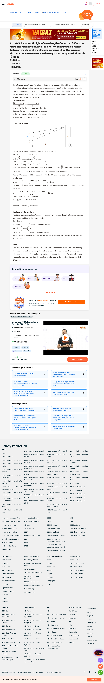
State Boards (6, 560)
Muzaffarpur (73, 611)
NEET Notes (51, 621)
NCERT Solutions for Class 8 (79, 451)
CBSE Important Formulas (56, 551)
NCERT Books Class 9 (77, 497)
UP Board (5, 598)
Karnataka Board (8, 574)
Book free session (71, 302)
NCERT (4, 453)
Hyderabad (72, 628)
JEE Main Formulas (8, 630)
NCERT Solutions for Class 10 (57, 451)
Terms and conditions (54, 672)
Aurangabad (91, 623)
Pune (89, 612)
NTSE (26, 546)
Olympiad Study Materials (33, 585)
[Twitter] (96, 672)
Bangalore (72, 618)
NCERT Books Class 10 (77, 494)
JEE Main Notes (7, 626)
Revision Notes (75, 560)
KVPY (26, 542)
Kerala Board (6, 577)
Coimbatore (91, 609)
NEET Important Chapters (56, 618)
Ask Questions (29, 592)
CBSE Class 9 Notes (77, 574)
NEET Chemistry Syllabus (56, 639)
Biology (49, 563)
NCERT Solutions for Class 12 (12, 460)
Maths (49, 570)
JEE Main (27, 525)
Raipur (89, 626)
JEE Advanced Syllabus (32, 639)
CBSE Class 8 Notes (77, 577)
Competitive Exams (31, 522)
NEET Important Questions (56, 615)
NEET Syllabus (52, 632)
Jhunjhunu (91, 644)
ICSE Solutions (75, 525)
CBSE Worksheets (53, 532)
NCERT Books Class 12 (77, 487)
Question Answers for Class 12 (35, 25)
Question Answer (17, 12)
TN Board (5, 595)
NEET (26, 532)
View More (48, 292)
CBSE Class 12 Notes (77, 563)
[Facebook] (84, 672)
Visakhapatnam (74, 635)
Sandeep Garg (7, 550)
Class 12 (30, 12)
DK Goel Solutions (8, 542)
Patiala (71, 621)
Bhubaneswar (92, 640)
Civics (49, 584)
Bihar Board (6, 567)
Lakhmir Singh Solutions (10, 539)
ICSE (71, 522)
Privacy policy (38, 672)
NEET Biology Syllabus (54, 642)
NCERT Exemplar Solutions (11, 535)
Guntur (90, 619)
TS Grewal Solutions (9, 546)
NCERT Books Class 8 (77, 501)
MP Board (5, 584)
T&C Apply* (42, 305)
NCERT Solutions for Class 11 (34, 451)
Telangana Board (8, 591)
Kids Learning (29, 589)
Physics (38, 12)
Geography (51, 581)
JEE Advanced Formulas (32, 630)
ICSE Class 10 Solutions (78, 528)
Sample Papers (29, 569)
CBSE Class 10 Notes (77, 570)
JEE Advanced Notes (31, 626)
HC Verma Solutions (9, 525)
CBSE (49, 522)
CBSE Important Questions (56, 535)
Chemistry (51, 567)
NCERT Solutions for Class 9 (57, 483)
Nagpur (90, 616)
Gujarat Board (7, 570)
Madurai (71, 642)
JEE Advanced (29, 528)
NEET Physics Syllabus (54, 635)
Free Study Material (31, 560)
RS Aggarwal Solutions (9, 532)
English (49, 574)
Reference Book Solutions (11, 522)
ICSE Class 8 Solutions (77, 535)
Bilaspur (90, 630)
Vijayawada (73, 632)
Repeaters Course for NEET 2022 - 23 (97, 34)
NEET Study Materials (31, 582)
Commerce (51, 577)
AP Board (5, 563)
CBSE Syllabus (52, 525)
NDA (25, 539)
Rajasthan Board (7, 588)
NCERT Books (74, 483)
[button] (18, 278)
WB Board (5, 602)
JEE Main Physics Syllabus (11, 642)
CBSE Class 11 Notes (76, 567)
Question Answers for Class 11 (64, 25)
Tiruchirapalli (73, 639)
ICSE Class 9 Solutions (77, 532)
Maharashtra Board (8, 581)
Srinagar (90, 633)
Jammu (90, 637)
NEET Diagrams (52, 625)
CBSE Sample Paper (54, 528)
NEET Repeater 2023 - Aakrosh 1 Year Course (95, 47)
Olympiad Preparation (32, 535)
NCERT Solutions (7, 457)
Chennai (72, 615)
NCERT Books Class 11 (77, 490)
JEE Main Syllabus (8, 639)
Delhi (70, 625)
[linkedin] (90, 672)
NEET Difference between (56, 628)
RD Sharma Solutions (9, 528)
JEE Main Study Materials (33, 573)
